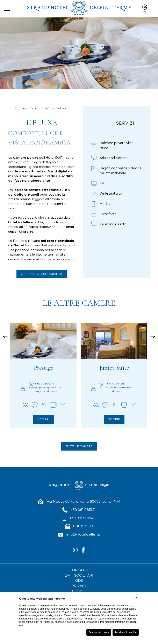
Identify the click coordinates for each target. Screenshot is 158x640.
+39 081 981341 (83, 510)
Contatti (79, 570)
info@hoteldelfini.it (83, 534)
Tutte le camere (79, 446)
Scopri (43, 419)
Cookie (79, 591)
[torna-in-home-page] (79, 9)
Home (20, 108)
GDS (79, 580)
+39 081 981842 (82, 518)
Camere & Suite (40, 108)
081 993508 (83, 526)
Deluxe (61, 108)
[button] (5, 337)
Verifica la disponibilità (41, 273)
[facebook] (83, 550)
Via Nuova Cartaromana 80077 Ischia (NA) (83, 501)
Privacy (79, 586)
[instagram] (75, 550)
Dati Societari (79, 575)
